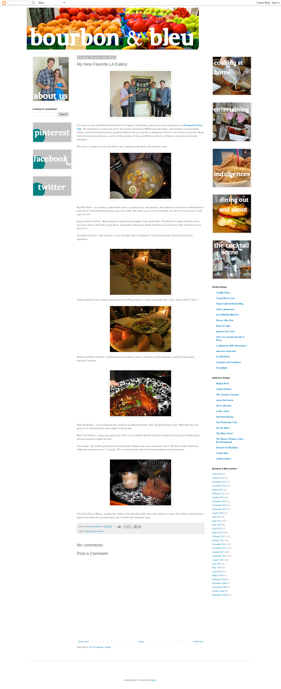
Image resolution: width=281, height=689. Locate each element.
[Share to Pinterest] (139, 527)
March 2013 (217, 489)
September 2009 (219, 594)
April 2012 (217, 528)
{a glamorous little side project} (231, 345)
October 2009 (218, 590)
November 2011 (219, 547)
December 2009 (219, 583)
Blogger (152, 679)
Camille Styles (223, 292)
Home (141, 641)
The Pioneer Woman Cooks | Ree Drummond (230, 440)
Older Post (198, 641)
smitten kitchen (223, 389)
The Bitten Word (224, 433)
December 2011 (219, 544)
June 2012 (217, 520)
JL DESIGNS (223, 356)
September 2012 (219, 509)
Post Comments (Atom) (100, 646)
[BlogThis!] (129, 527)
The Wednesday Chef (226, 422)
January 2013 (218, 497)
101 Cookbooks (223, 405)
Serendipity (221, 367)
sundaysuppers (223, 458)
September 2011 (219, 555)
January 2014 (218, 477)
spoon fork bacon (224, 400)
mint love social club (226, 351)
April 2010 (217, 571)
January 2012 (218, 540)
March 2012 (217, 532)
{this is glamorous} (225, 309)
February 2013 (219, 493)
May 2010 (217, 567)
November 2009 (219, 586)
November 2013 (219, 485)
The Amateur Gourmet (227, 394)
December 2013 (219, 481)
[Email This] (125, 527)
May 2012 (217, 524)
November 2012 (219, 505)
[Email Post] (118, 526)
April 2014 (217, 473)
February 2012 (219, 536)
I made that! (222, 453)
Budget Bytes (222, 383)
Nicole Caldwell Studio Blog (229, 303)
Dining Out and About (94, 531)
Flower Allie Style (224, 320)
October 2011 (218, 551)
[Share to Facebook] (136, 527)
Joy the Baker (223, 427)
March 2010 (217, 575)
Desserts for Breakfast (227, 447)
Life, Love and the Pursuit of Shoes (230, 338)
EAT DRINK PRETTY (227, 314)
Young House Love (225, 298)
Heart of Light (223, 325)
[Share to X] (132, 527)
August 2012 (218, 512)
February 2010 (219, 579)
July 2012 (216, 516)
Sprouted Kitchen (225, 416)
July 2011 (216, 563)
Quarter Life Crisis (225, 331)
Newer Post (83, 641)
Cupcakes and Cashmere (228, 362)
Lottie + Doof (222, 411)
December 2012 (219, 501)
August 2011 (218, 559)
